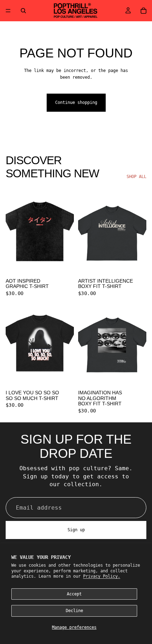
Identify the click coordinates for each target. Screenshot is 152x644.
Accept (74, 594)
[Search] (23, 10)
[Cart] (143, 10)
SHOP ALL (136, 176)
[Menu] (8, 10)
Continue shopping (76, 102)
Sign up (76, 529)
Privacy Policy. (101, 576)
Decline (74, 610)
